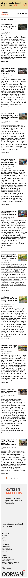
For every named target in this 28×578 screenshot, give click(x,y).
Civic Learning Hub (7, 549)
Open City (4, 551)
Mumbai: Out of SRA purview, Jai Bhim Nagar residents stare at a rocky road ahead (9, 299)
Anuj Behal (6, 447)
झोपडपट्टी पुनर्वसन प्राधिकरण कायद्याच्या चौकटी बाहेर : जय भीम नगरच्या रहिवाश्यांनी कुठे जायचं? (9, 256)
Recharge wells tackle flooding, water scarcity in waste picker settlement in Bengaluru (9, 116)
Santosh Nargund (8, 167)
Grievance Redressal (7, 563)
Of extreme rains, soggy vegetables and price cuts (9, 347)
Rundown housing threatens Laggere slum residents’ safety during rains (8, 27)
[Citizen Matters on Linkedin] (16, 507)
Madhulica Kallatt (8, 261)
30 (14, 478)
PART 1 (16, 5)
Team (3, 537)
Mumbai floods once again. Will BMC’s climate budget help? (9, 391)
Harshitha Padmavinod (10, 76)
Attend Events (6, 548)
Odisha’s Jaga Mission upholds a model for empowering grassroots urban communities (9, 161)
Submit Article (6, 546)
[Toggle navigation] (26, 14)
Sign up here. (7, 526)
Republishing (5, 560)
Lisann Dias (6, 395)
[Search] (23, 14)
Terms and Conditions (8, 559)
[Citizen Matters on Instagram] (7, 507)
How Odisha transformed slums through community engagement (9, 212)
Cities (18, 13)
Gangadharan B (8, 32)
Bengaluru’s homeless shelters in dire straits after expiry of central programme (8, 71)
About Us (4, 535)
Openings (4, 540)
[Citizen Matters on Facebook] (12, 507)
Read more (4, 61)
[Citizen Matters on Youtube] (7, 512)
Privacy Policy (6, 557)
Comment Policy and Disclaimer (10, 562)
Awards (4, 539)
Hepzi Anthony (7, 351)
